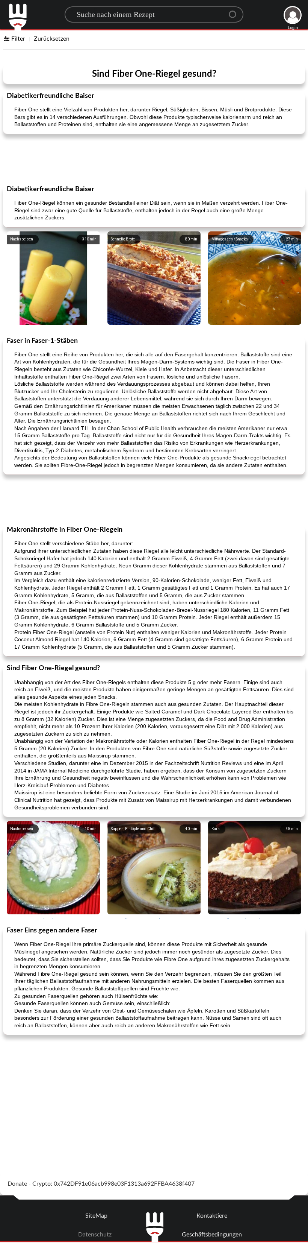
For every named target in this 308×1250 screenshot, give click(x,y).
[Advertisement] (154, 159)
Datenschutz (95, 1235)
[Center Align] (235, 11)
